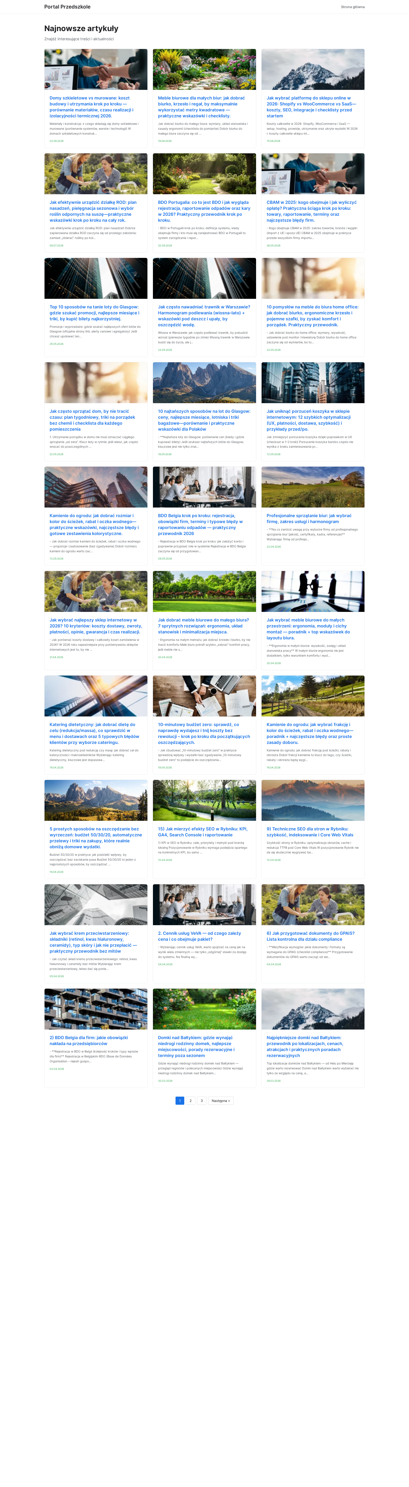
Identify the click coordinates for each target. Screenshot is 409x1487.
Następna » (221, 1101)
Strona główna (353, 7)
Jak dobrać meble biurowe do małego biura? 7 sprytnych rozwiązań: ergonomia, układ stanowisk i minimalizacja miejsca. (203, 625)
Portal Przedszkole (67, 7)
